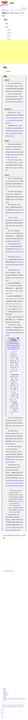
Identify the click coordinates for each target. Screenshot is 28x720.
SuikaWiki (4, 9)
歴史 (7, 27)
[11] (1, 203)
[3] (1, 282)
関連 (7, 23)
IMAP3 (9, 36)
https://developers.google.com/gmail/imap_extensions (15, 332)
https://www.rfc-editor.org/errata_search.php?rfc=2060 (15, 212)
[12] (1, 229)
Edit (23, 8)
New (25, 8)
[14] (1, 216)
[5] (1, 316)
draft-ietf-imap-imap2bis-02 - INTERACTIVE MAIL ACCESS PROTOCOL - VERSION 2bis (14, 147)
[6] (1, 323)
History (4, 700)
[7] (22, 337)
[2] (1, 269)
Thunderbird (10, 283)
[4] (1, 295)
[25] (1, 490)
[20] (1, 124)
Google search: (8, 570)
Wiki (7, 9)
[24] (1, 463)
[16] (1, 82)
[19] (1, 111)
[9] (1, 177)
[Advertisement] (14, 52)
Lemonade (7, 71)
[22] (1, 429)
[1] (1, 256)
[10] (1, 190)
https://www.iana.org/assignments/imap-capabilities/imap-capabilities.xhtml (15, 527)
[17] (1, 159)
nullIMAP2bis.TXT (12, 125)
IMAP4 (9, 38)
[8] (1, 416)
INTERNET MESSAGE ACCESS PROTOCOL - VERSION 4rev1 (14, 698)
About (2, 712)
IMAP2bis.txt (5, 695)
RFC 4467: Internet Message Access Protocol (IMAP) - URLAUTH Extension (14, 449)
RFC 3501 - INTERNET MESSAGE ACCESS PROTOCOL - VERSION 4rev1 (14, 233)
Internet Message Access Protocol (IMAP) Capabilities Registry (13, 517)
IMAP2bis (10, 33)
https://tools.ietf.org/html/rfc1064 (14, 91)
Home (2, 709)
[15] (1, 93)
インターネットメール (13, 9)
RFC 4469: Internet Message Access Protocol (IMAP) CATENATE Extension (15, 493)
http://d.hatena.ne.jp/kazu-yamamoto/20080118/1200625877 (14, 264)
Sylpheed (9, 317)
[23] (1, 445)
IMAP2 (9, 30)
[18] (1, 143)
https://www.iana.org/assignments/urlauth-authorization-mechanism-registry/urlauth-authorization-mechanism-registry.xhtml (15, 481)
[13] (1, 242)
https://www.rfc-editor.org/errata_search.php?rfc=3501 (15, 251)
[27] (1, 513)
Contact (2, 717)
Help (2, 714)
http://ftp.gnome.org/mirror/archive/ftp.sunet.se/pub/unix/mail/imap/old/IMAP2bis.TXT (14, 133)
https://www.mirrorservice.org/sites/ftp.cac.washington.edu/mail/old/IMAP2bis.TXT (14, 120)
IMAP (12, 3)
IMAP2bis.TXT (12, 112)
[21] (1, 70)
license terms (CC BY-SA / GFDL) (15, 705)
